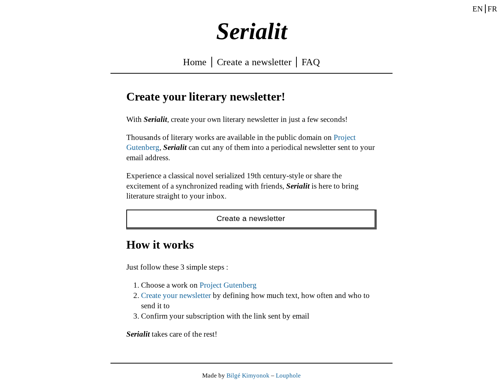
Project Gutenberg (228, 285)
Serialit (251, 31)
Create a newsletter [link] (251, 218)
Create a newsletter (254, 62)
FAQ (311, 62)
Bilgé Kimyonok (248, 375)
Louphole (288, 375)
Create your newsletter (176, 295)
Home (195, 62)
